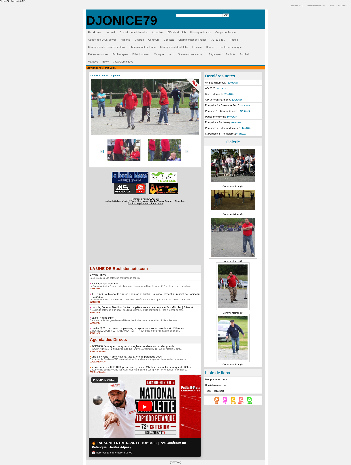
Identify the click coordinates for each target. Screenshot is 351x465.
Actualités (157, 32)
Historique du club (200, 32)
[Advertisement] (145, 239)
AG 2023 (210, 88)
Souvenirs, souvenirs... (191, 54)
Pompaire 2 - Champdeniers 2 (222, 127)
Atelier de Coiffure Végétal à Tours (120, 201)
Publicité (230, 54)
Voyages (93, 61)
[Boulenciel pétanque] (163, 173)
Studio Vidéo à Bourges (161, 201)
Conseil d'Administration (134, 32)
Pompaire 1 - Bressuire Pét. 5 (222, 105)
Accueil (111, 32)
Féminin (197, 47)
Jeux (171, 54)
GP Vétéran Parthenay (218, 99)
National (125, 39)
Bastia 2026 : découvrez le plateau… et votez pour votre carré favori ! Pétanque (138, 328)
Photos (234, 39)
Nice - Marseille (214, 93)
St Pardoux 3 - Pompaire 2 (220, 133)
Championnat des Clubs (174, 47)
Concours (153, 39)
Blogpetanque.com (216, 379)
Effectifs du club (176, 32)
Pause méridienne (215, 116)
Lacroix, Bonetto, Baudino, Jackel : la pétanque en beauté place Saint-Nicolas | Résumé (142, 307)
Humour (210, 47)
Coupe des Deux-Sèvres (102, 39)
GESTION (175, 462)
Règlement (215, 54)
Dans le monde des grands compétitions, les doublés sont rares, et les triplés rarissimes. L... (135, 320)
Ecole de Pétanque (231, 47)
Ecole (105, 61)
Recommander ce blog (316, 6)
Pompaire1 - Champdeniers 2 (222, 110)
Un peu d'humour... (216, 82)
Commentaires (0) (233, 186)
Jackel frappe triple (103, 317)
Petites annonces (98, 54)
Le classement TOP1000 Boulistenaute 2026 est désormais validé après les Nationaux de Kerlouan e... (141, 299)
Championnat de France (192, 39)
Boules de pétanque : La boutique (145, 203)
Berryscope (142, 201)
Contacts (169, 39)
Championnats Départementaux (106, 47)
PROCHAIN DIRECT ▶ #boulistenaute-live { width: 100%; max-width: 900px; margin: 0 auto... (136, 349)
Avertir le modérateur (338, 6)
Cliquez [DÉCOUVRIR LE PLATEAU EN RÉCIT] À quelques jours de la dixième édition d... (135, 331)
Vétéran (139, 39)
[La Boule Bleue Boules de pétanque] (130, 173)
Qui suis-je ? (218, 39)
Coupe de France (225, 32)
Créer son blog (296, 6)
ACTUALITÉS (98, 275)
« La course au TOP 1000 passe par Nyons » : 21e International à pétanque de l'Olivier (142, 367)
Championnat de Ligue (142, 47)
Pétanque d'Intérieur (145, 199)
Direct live (179, 201)
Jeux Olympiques (123, 61)
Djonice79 (121, 20)
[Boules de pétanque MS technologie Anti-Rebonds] (130, 184)
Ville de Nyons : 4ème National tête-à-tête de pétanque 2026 (127, 356)
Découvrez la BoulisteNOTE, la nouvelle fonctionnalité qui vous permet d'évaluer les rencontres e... (139, 359)
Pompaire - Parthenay (218, 122)
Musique (159, 54)
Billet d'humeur (141, 54)
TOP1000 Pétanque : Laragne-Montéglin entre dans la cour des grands (133, 346)
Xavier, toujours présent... (106, 283)
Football (244, 54)
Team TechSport (214, 390)
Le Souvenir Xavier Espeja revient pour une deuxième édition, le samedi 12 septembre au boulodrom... (141, 286)
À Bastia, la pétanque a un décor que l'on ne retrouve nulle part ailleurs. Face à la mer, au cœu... (137, 310)
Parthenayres (120, 54)
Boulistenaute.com (216, 385)
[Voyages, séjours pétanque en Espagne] (163, 184)
